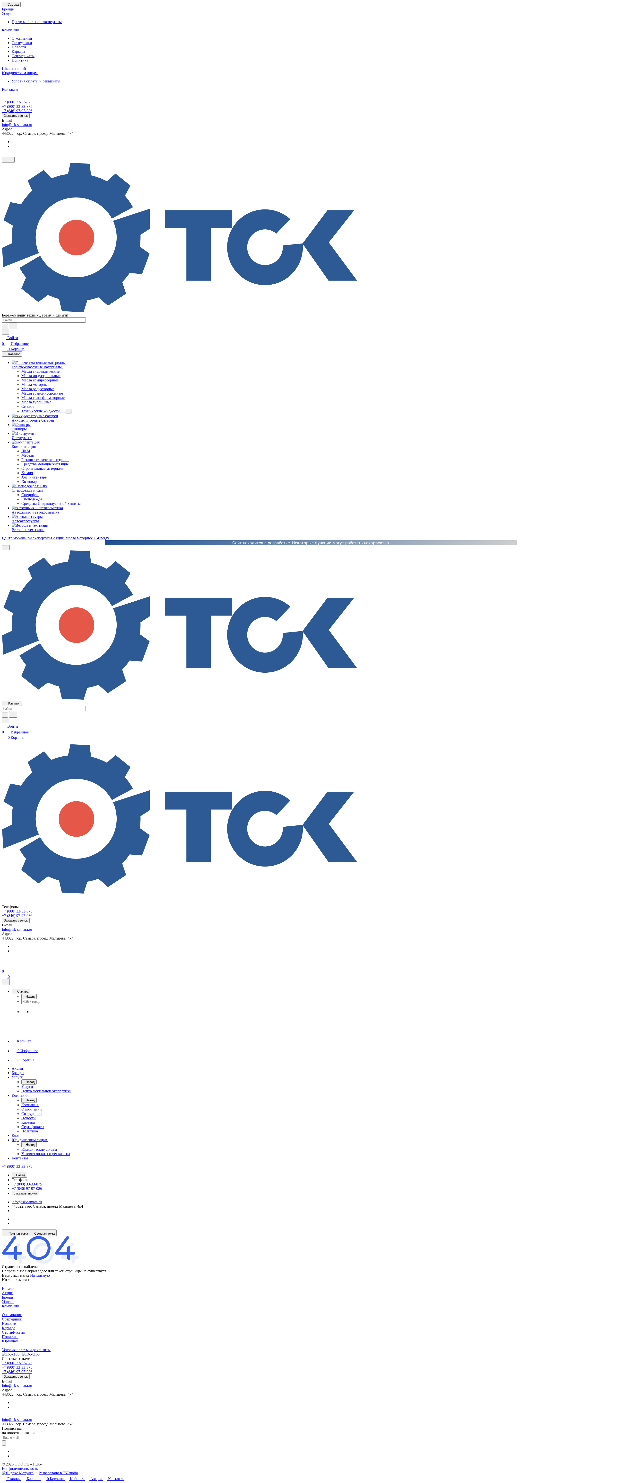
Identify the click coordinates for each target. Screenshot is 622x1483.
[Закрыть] (6, 982)
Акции (7, 1293)
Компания (10, 1306)
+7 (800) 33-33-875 (17, 102)
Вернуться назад (15, 1275)
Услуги (8, 1302)
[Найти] (13, 326)
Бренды (8, 1297)
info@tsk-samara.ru (17, 125)
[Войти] (4, 965)
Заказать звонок (16, 116)
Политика (20, 60)
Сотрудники (22, 43)
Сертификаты (23, 56)
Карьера (18, 51)
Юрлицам (10, 1341)
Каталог (8, 1288)
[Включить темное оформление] (8, 160)
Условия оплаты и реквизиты (36, 81)
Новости (19, 47)
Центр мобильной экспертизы (37, 22)
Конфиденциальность (20, 1468)
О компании (22, 38)
